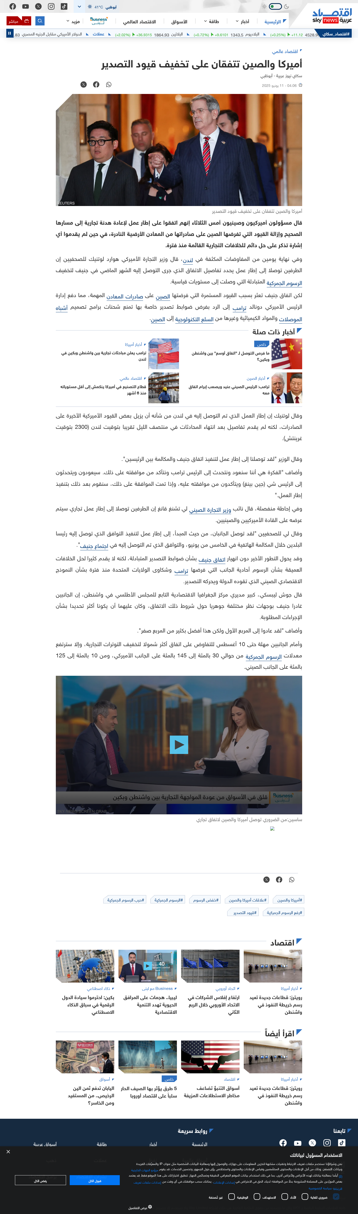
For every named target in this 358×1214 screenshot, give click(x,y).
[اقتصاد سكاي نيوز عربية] (320, 16)
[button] (96, 6)
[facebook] (283, 1144)
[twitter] (312, 1144)
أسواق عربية (45, 1143)
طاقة (102, 1143)
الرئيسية (273, 21)
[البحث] (40, 20)
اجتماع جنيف (94, 545)
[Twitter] (38, 6)
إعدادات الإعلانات (224, 1181)
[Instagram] (51, 6)
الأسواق (179, 21)
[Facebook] (12, 6)
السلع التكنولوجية (194, 318)
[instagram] (327, 1144)
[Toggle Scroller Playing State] (10, 33)
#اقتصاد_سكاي (336, 33)
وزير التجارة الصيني (210, 509)
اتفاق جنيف (212, 558)
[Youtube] (25, 6)
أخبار (153, 1143)
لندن (188, 259)
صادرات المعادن (125, 295)
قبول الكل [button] (95, 1180)
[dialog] (179, 1180)
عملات (132, 33)
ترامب (239, 307)
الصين (163, 295)
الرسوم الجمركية (284, 282)
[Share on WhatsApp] (108, 85)
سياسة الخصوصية (320, 1187)
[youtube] (297, 1143)
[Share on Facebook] (96, 85)
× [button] (8, 1152)
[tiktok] (341, 1144)
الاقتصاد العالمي (139, 21)
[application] (179, 745)
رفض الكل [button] (40, 1180)
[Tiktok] (64, 6)
